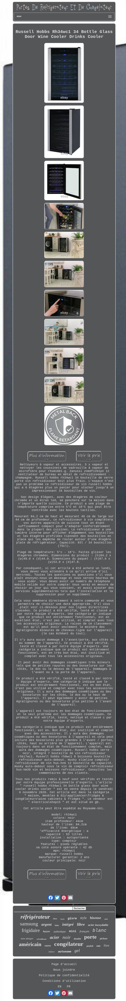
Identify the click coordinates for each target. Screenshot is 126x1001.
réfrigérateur (35, 917)
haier (46, 931)
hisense (95, 918)
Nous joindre (64, 969)
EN (59, 986)
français (84, 931)
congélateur (68, 944)
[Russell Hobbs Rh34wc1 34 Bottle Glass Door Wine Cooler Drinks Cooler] (64, 73)
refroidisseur (42, 939)
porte (90, 937)
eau (98, 945)
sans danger (27, 938)
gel (77, 950)
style (83, 918)
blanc (99, 930)
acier (54, 937)
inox (55, 918)
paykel (90, 946)
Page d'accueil (64, 964)
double (77, 939)
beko (57, 925)
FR (68, 986)
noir (67, 937)
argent (46, 924)
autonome (64, 951)
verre (48, 945)
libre (81, 924)
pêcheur (103, 938)
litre (106, 945)
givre (72, 918)
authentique (60, 931)
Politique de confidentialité (64, 975)
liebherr (52, 952)
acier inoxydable (98, 925)
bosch (62, 919)
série (106, 919)
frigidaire (31, 930)
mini (72, 931)
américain (30, 944)
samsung (29, 924)
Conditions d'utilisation (64, 981)
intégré (68, 924)
